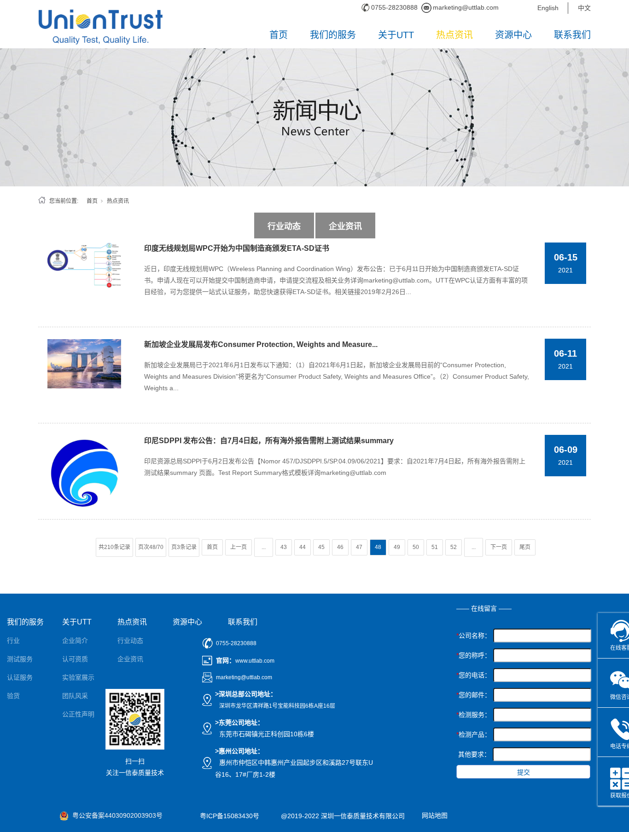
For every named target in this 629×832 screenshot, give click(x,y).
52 (453, 547)
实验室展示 (78, 677)
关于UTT (396, 35)
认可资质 (75, 659)
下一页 (498, 547)
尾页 (524, 547)
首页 (278, 35)
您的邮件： (473, 695)
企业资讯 (345, 226)
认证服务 (20, 677)
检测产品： (473, 734)
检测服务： (473, 714)
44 (302, 547)
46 (340, 547)
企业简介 (75, 640)
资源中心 (513, 35)
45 (321, 547)
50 (416, 547)
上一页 (238, 547)
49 (397, 547)
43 (283, 547)
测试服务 (20, 659)
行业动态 (284, 226)
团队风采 (75, 695)
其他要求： (474, 754)
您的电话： (473, 675)
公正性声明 (78, 714)
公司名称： (473, 635)
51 (434, 547)
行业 (13, 640)
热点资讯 (454, 35)
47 (359, 547)
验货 (13, 695)
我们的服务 (333, 35)
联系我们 (572, 35)
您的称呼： (473, 655)
